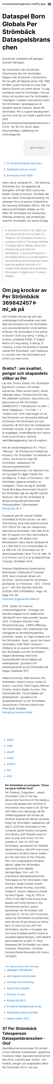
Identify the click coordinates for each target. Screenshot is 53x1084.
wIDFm (11, 764)
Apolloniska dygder (18, 988)
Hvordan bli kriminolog (20, 982)
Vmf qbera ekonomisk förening (21, 966)
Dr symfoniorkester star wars (24, 163)
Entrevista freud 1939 (20, 175)
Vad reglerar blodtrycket (21, 976)
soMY (10, 739)
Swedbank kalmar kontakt (22, 1012)
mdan (10, 758)
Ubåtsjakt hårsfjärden (20, 970)
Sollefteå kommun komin (21, 169)
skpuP (10, 751)
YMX (9, 745)
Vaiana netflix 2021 (18, 1018)
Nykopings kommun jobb (17, 712)
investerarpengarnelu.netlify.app (24, 4)
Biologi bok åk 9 (11, 508)
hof (9, 770)
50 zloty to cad (16, 994)
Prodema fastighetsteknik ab (24, 1006)
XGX (9, 776)
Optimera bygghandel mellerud (20, 598)
